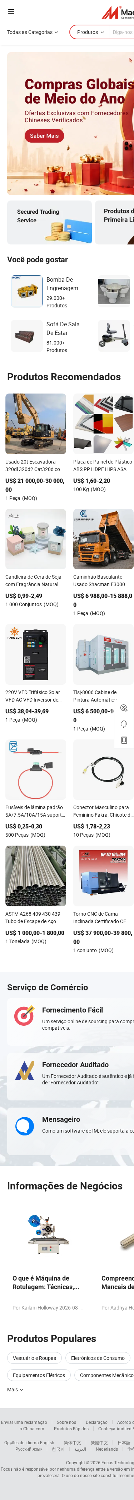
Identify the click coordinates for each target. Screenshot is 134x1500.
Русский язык (28, 1449)
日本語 (124, 1442)
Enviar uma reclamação (24, 1422)
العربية (80, 1449)
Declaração (97, 1422)
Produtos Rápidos (71, 1428)
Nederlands (107, 1449)
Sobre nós (66, 1422)
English (47, 1442)
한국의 (58, 1449)
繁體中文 (99, 1442)
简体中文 (72, 1442)
